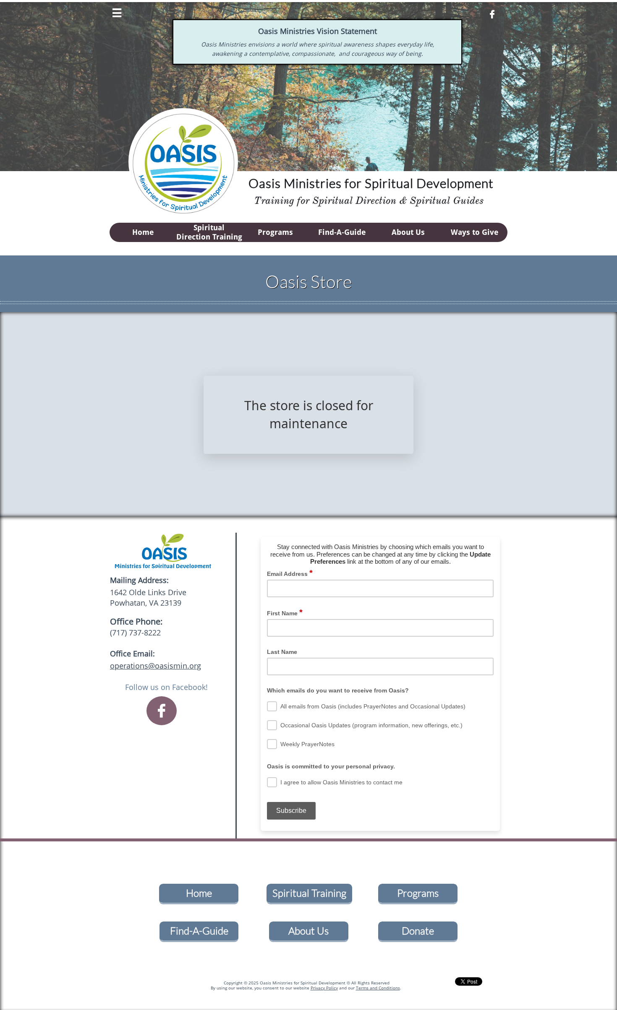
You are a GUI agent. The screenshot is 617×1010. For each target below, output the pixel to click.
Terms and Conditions (378, 988)
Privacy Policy (324, 988)
